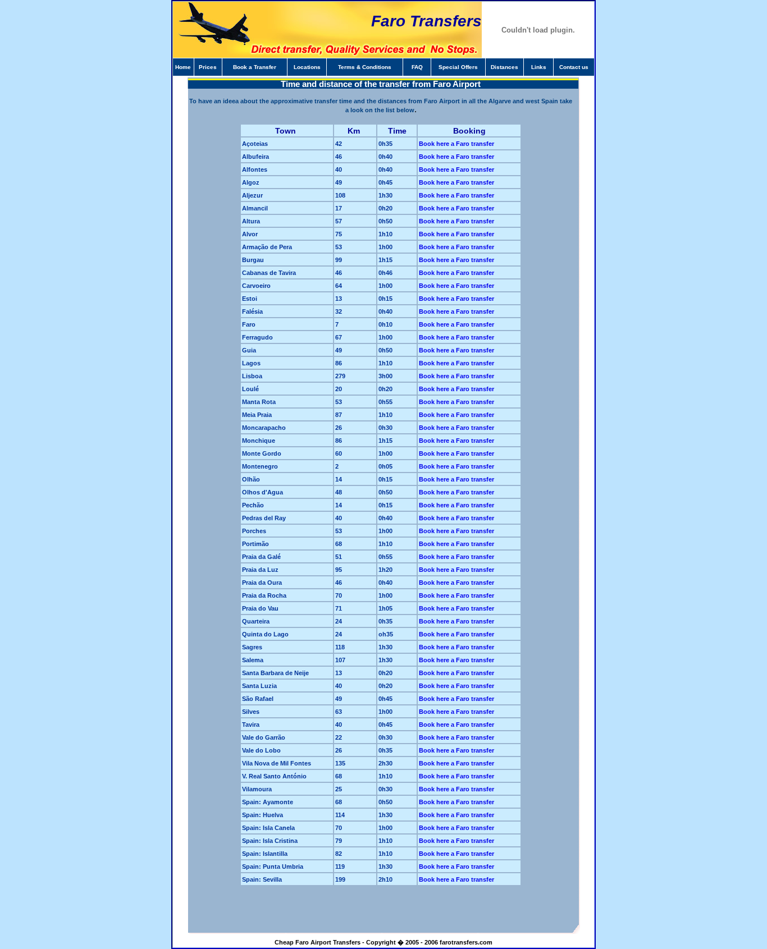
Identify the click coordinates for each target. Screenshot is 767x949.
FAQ (417, 67)
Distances (504, 67)
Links (538, 67)
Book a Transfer (254, 67)
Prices (208, 67)
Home (183, 67)
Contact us (573, 67)
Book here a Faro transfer (456, 143)
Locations (307, 67)
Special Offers (458, 67)
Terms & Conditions (364, 67)
